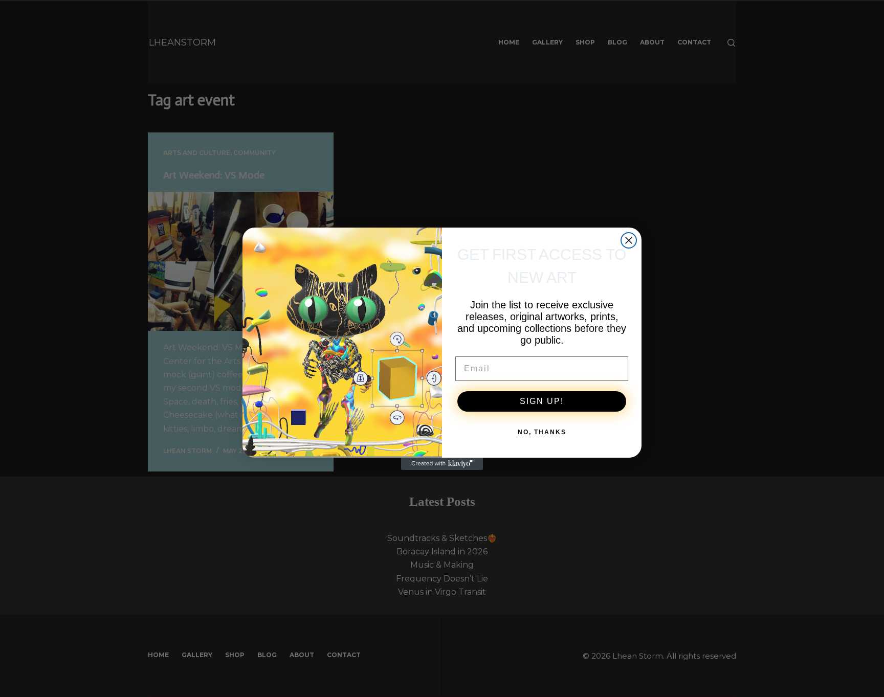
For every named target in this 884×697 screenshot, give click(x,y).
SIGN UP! (542, 401)
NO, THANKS (542, 432)
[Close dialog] (628, 240)
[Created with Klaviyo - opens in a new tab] (442, 464)
